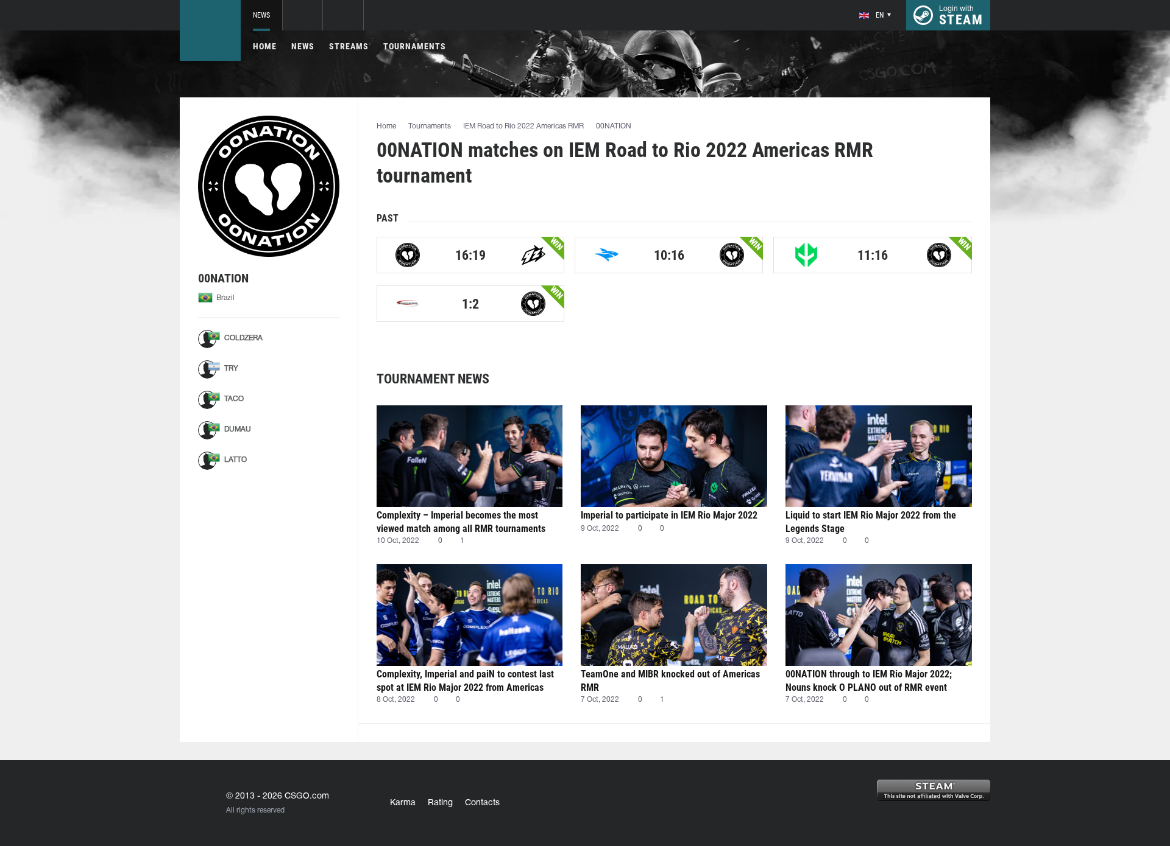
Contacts (482, 803)
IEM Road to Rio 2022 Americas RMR (523, 126)
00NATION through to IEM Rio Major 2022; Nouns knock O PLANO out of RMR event (868, 680)
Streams (349, 46)
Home (265, 46)
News (261, 15)
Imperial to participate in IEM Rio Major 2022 (669, 515)
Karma (403, 803)
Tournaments (414, 46)
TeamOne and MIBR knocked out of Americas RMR (670, 680)
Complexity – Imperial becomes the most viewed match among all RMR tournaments (461, 521)
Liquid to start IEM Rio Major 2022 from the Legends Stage (870, 521)
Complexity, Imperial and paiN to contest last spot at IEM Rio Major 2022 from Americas (465, 680)
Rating (440, 803)
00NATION (613, 126)
